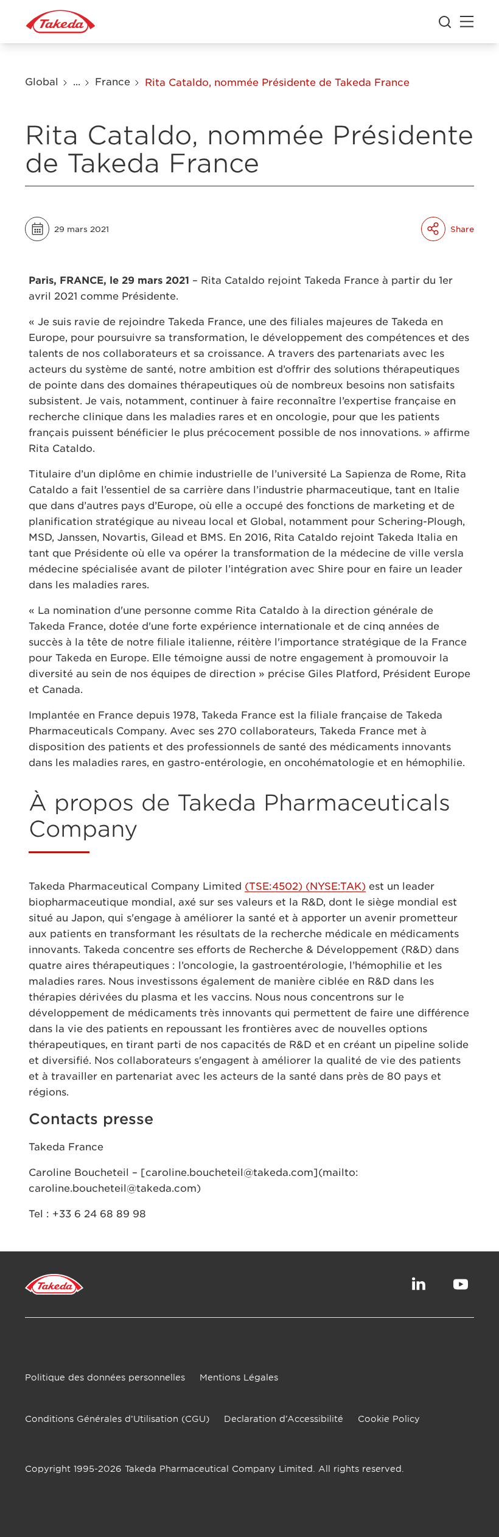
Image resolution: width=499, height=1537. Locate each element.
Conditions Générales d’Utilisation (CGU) (117, 1418)
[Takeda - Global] (60, 22)
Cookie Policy (389, 1418)
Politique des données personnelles (105, 1377)
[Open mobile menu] (466, 22)
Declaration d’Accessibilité (283, 1418)
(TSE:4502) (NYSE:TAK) (305, 885)
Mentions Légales (239, 1377)
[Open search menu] (445, 22)
